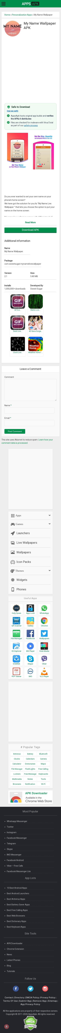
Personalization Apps (22, 15)
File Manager (16, 769)
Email (7, 418)
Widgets (21, 580)
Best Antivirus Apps (16, 899)
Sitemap (52, 1001)
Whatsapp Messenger (17, 821)
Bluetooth (43, 754)
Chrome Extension (15, 949)
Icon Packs (23, 562)
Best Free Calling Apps (17, 910)
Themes (19, 570)
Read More (30, 222)
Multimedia (17, 779)
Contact (9, 997)
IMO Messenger (14, 854)
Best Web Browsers (16, 915)
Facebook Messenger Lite (19, 871)
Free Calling (43, 769)
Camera (43, 759)
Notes (30, 779)
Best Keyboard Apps (16, 927)
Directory (19, 997)
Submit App (25, 1001)
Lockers (16, 774)
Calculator (17, 764)
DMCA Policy (32, 997)
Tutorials (11, 971)
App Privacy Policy (30, 1004)
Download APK (30, 229)
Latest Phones (13, 960)
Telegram (11, 843)
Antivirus (17, 754)
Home (7, 15)
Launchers (23, 533)
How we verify (12, 111)
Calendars (30, 759)
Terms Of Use (10, 1001)
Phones (21, 589)
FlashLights (30, 769)
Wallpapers (23, 552)
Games (19, 524)
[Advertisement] (30, 68)
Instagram (11, 832)
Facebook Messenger (17, 838)
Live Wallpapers (26, 542)
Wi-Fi (43, 784)
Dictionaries (30, 764)
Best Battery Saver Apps (18, 904)
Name (8, 405)
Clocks (17, 759)
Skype (10, 849)
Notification (30, 784)
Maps (43, 764)
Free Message (30, 774)
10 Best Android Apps (17, 888)
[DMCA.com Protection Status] (30, 1023)
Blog (9, 965)
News (9, 954)
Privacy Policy (47, 997)
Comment (9, 377)
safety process (31, 125)
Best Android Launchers (18, 893)
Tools (43, 779)
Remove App (40, 1001)
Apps (18, 515)
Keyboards (43, 774)
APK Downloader (15, 943)
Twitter (10, 827)
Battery (30, 754)
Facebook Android (15, 860)
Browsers (17, 784)
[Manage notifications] (6, 1026)
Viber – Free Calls (15, 866)
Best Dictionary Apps (16, 921)
